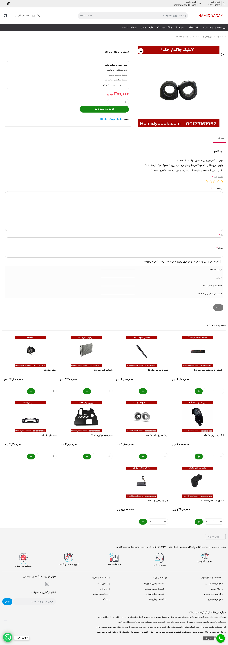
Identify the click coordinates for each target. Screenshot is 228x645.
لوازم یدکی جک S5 (205, 36)
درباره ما (103, 588)
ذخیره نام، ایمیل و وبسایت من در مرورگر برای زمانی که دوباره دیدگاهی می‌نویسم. (181, 261)
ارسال (7, 601)
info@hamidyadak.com (184, 5)
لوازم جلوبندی (214, 599)
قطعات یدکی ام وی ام (154, 583)
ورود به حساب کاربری (25, 15)
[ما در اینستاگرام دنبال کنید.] (8, 4)
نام (221, 234)
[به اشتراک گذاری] (222, 55)
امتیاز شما (217, 176)
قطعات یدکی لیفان (155, 594)
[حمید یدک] (210, 15)
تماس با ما (102, 583)
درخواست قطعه (100, 594)
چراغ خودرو (216, 588)
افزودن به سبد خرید (104, 109)
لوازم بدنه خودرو (213, 583)
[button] (140, 51)
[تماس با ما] (220, 638)
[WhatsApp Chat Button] (7, 637)
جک (217, 36)
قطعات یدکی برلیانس (154, 588)
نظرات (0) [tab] (219, 138)
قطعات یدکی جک (156, 599)
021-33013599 (213, 5)
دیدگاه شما (217, 188)
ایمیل (220, 248)
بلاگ (105, 599)
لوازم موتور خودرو (212, 594)
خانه (224, 36)
